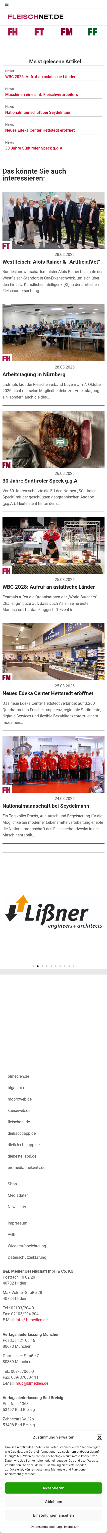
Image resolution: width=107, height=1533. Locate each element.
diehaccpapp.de (22, 1133)
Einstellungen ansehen (53, 1515)
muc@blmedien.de (32, 1383)
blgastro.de (17, 1087)
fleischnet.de (19, 1122)
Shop (12, 1184)
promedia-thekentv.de (26, 1167)
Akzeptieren (53, 1488)
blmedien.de (18, 1076)
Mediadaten (18, 1195)
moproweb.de (20, 1099)
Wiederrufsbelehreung (27, 1246)
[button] (99, 1437)
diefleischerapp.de (24, 1144)
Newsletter (17, 1206)
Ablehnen (53, 1501)
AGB (11, 1234)
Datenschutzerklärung (46, 1527)
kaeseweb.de (19, 1110)
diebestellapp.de (22, 1156)
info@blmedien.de (32, 1320)
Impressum (71, 1527)
